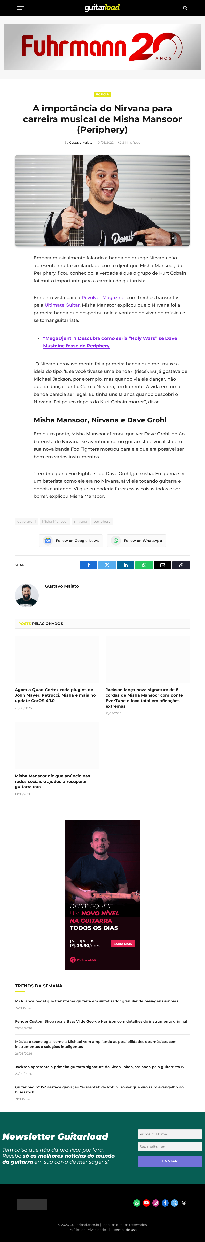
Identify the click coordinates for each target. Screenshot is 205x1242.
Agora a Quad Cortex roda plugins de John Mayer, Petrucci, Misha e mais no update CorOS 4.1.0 (55, 695)
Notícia (102, 94)
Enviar (170, 1161)
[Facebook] (20, 271)
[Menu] (21, 8)
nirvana (81, 521)
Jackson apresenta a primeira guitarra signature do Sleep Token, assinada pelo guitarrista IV (100, 1067)
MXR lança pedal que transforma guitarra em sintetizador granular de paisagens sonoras (96, 1001)
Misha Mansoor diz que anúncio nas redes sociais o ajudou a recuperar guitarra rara (52, 781)
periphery (102, 521)
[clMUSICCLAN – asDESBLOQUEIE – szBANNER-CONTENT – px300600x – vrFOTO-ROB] (102, 969)
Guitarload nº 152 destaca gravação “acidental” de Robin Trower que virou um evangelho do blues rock (99, 1089)
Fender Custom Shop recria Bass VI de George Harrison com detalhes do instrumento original (101, 1021)
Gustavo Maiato (81, 142)
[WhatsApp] (20, 309)
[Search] (185, 8)
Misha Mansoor (55, 521)
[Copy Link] (20, 322)
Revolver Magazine (103, 297)
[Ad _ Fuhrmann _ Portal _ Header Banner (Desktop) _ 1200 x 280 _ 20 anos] (102, 68)
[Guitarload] (102, 8)
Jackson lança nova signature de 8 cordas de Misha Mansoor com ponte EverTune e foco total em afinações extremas (144, 697)
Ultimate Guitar (62, 305)
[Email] (20, 296)
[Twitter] (20, 284)
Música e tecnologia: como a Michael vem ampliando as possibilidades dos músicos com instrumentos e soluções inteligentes (96, 1044)
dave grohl (27, 521)
